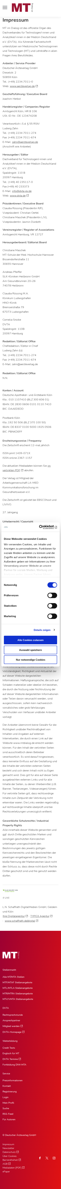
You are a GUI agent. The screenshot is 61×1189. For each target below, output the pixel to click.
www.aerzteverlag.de (22, 86)
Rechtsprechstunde (13, 1015)
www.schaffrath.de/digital (20, 921)
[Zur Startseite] (22, 7)
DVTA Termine (10, 1059)
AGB (5, 1163)
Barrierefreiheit (10, 1160)
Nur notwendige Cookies (30, 659)
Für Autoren (9, 1119)
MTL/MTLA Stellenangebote (18, 988)
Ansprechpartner (11, 1020)
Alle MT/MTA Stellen (13, 977)
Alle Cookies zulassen (30, 640)
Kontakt (7, 1086)
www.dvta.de (18, 196)
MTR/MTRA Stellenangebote (18, 993)
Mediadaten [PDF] (12, 1167)
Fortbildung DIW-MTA (14, 1064)
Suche (6, 1108)
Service (6, 1073)
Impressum (8, 1144)
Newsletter (8, 1148)
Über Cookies (10, 1156)
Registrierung (10, 1091)
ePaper (6, 1171)
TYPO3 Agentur (39, 916)
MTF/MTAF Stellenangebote (17, 982)
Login (5, 1097)
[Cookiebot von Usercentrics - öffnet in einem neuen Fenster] (43, 527)
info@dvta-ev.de (22, 191)
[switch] (49, 594)
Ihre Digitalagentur (14, 916)
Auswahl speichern (30, 649)
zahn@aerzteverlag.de (25, 142)
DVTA (6, 1008)
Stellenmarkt (9, 969)
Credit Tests (9, 1047)
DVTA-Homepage (12, 1032)
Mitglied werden (11, 1026)
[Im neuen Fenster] (47, 1158)
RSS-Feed (8, 1114)
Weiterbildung (10, 1041)
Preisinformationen (13, 1080)
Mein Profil (8, 1102)
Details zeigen (42, 629)
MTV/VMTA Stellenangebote (18, 999)
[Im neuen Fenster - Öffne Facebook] (40, 1158)
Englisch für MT (11, 1053)
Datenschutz (9, 1152)
